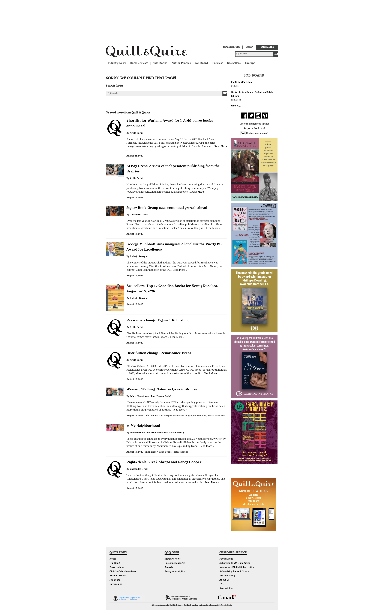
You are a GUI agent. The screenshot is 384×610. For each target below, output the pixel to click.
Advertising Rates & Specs (234, 571)
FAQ (221, 584)
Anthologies (165, 416)
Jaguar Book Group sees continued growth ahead (166, 208)
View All (236, 106)
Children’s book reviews (123, 571)
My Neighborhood (143, 426)
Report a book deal (254, 128)
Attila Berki (136, 133)
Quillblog (115, 563)
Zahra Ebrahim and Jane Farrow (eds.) (150, 396)
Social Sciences (216, 416)
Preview (217, 63)
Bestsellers (234, 63)
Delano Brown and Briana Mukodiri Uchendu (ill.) (157, 433)
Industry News (117, 63)
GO (276, 54)
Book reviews (117, 567)
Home (113, 559)
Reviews (201, 416)
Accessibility (226, 588)
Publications (226, 559)
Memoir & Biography (184, 416)
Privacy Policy (227, 576)
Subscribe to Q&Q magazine (234, 563)
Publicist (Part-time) (242, 82)
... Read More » (197, 191)
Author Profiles (181, 63)
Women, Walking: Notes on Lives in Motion (161, 389)
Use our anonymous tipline (254, 124)
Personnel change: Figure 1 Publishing (157, 320)
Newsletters (231, 47)
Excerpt (250, 63)
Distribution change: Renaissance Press (158, 353)
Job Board (201, 63)
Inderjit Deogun (138, 257)
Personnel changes (175, 563)
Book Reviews (139, 63)
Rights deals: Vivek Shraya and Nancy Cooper (163, 462)
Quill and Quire (151, 52)
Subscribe (267, 47)
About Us (224, 580)
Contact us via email (257, 133)
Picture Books (180, 452)
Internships (116, 584)
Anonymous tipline (175, 571)
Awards (169, 567)
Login (249, 47)
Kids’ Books (160, 63)
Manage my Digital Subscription (236, 567)
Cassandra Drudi (139, 215)
